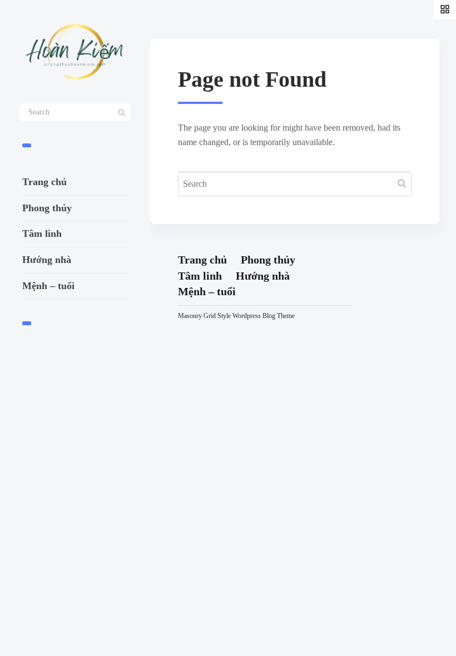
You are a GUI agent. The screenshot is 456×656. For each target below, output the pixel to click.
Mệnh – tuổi (48, 285)
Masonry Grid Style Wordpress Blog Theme (236, 316)
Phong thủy (47, 207)
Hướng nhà (46, 259)
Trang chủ (44, 181)
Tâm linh (42, 233)
